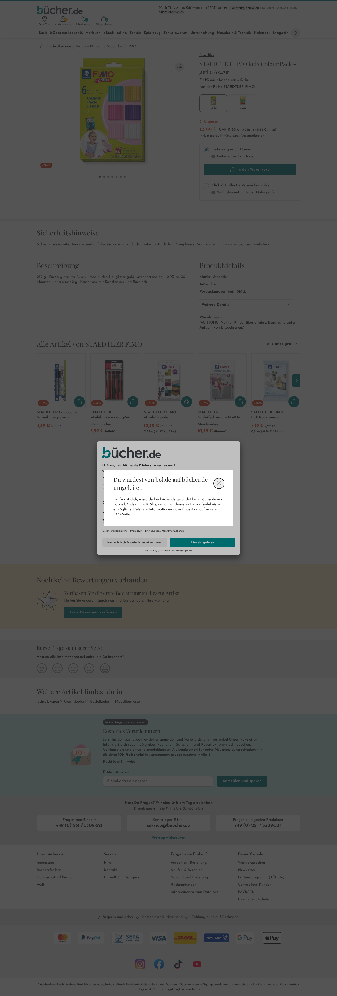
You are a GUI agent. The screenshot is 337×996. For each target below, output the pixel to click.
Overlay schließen (219, 483)
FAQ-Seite (121, 514)
